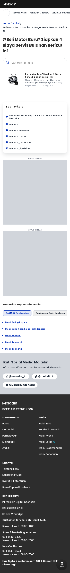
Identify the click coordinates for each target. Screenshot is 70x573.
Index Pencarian (48, 454)
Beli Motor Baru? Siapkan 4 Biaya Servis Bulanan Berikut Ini (35, 117)
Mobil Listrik (45, 442)
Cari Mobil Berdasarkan (17, 313)
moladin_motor (18, 136)
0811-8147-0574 (11, 551)
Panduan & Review (39, 12)
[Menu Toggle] (61, 564)
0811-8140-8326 (11, 537)
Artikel (16, 23)
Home (6, 23)
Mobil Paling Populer (16, 322)
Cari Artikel (6, 12)
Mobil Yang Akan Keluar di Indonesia (25, 329)
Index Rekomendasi (50, 448)
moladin (13, 124)
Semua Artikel (20, 12)
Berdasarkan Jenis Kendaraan (50, 313)
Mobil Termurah (13, 342)
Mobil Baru (45, 423)
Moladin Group (24, 408)
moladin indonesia (19, 130)
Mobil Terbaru (13, 335)
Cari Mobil (8, 429)
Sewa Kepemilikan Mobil (16, 487)
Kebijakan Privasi (12, 475)
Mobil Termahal (13, 349)
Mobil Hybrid (46, 435)
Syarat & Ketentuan (14, 481)
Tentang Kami (10, 469)
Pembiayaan (9, 435)
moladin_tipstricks (19, 148)
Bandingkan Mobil (49, 429)
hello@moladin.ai (12, 508)
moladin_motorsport (20, 142)
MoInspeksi (8, 442)
